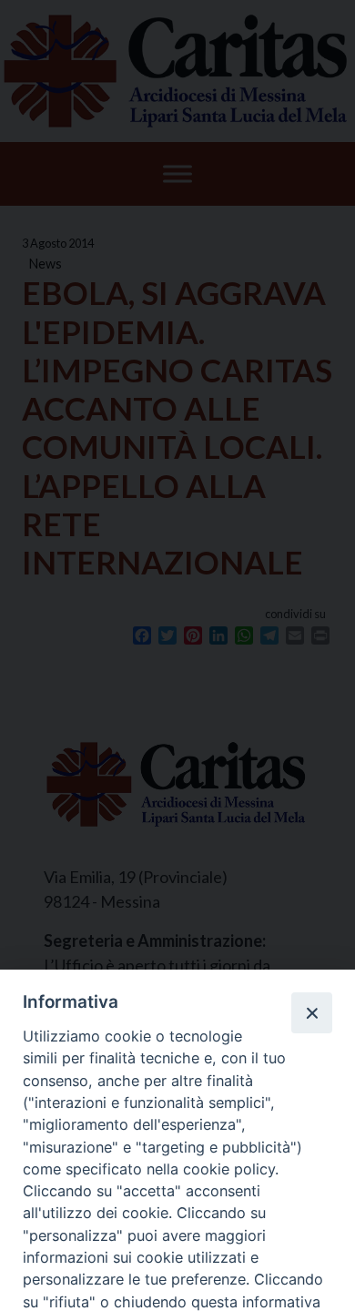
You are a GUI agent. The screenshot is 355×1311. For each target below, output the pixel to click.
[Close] (311, 1012)
